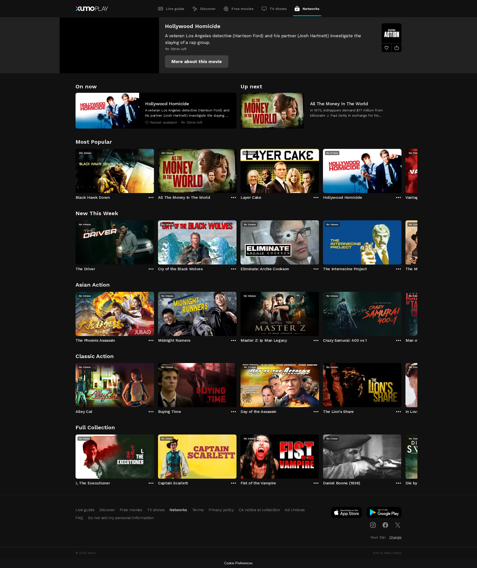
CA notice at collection (259, 509)
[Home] (92, 8)
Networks (311, 9)
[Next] (401, 170)
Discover (208, 9)
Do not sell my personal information (121, 517)
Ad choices (295, 509)
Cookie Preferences (238, 563)
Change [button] (395, 537)
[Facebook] (385, 525)
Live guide (175, 9)
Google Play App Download (384, 513)
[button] (196, 61)
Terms (198, 509)
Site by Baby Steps (387, 553)
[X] (397, 525)
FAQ (79, 517)
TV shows (278, 9)
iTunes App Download (347, 513)
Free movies (243, 9)
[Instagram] (373, 525)
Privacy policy (221, 509)
